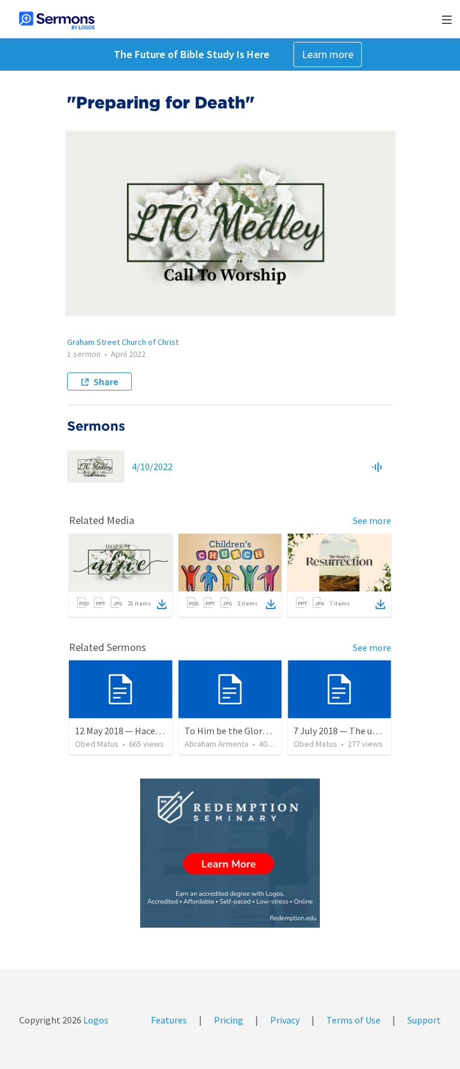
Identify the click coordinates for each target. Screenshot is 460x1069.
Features (169, 1020)
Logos (94, 1020)
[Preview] (377, 467)
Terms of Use (353, 1020)
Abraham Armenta (216, 743)
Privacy (284, 1020)
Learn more (327, 54)
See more (372, 520)
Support (424, 1020)
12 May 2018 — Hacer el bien (131, 731)
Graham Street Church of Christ (122, 342)
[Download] (162, 604)
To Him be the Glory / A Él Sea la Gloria (263, 731)
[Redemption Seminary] (230, 853)
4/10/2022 (152, 467)
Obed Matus (97, 743)
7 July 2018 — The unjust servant (359, 731)
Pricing (228, 1020)
